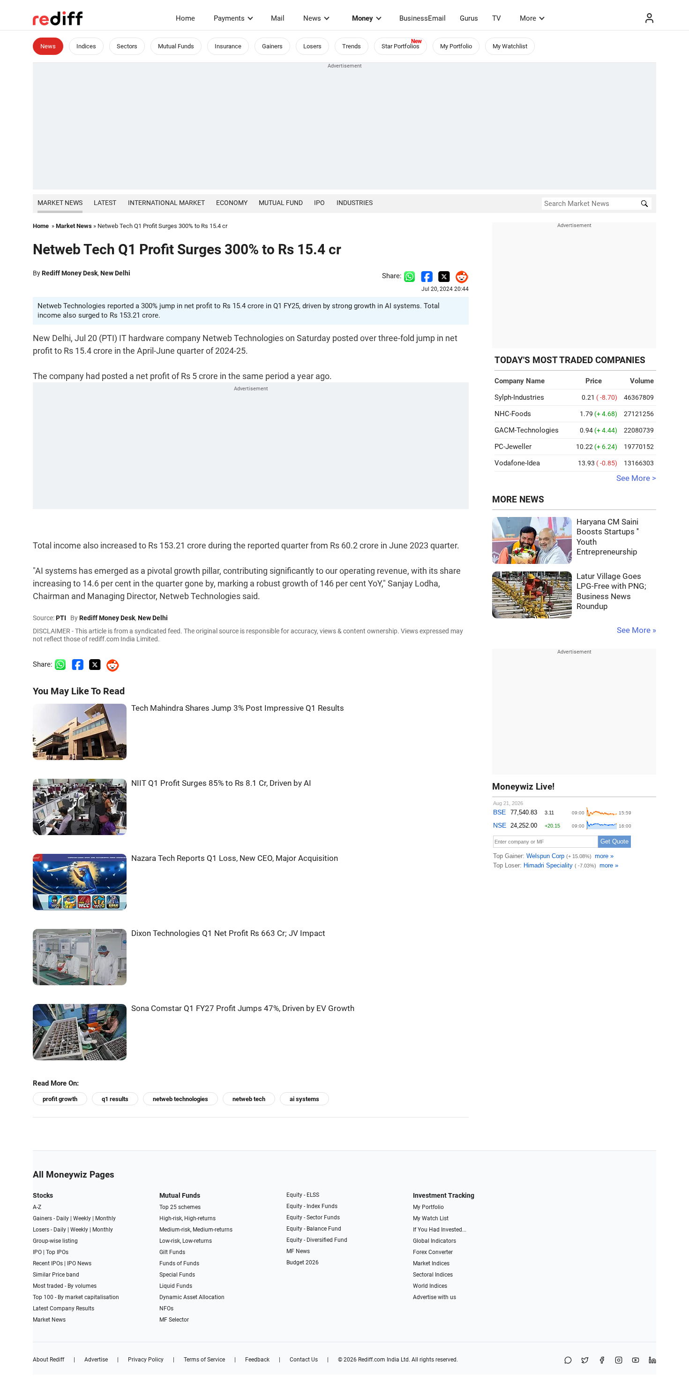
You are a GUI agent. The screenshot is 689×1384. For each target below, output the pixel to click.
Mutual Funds (176, 46)
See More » (636, 630)
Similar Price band (56, 1274)
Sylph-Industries (519, 397)
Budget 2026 (302, 1262)
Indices (86, 46)
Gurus (469, 18)
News (312, 18)
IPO (319, 202)
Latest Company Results (63, 1308)
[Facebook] (602, 1360)
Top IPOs (57, 1252)
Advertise (96, 1359)
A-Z (37, 1207)
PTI (61, 618)
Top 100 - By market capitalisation (76, 1297)
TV (496, 18)
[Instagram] (618, 1360)
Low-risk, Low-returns (185, 1241)
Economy (231, 202)
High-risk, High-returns (187, 1218)
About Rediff (48, 1359)
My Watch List (431, 1218)
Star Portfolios (400, 46)
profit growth (60, 1099)
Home (185, 18)
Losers (312, 46)
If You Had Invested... (439, 1229)
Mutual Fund (281, 202)
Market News (59, 202)
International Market (166, 202)
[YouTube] (635, 1360)
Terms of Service (204, 1359)
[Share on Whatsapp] (409, 276)
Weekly (82, 1218)
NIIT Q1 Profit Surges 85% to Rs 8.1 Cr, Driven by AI (221, 783)
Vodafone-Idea (517, 463)
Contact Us (304, 1359)
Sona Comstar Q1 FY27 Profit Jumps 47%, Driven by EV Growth (242, 1008)
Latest (105, 202)
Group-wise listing (55, 1241)
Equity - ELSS (302, 1195)
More (528, 18)
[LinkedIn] (652, 1360)
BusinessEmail (422, 18)
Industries (355, 202)
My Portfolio (456, 46)
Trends (351, 46)
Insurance (228, 46)
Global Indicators (434, 1241)
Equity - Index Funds (311, 1206)
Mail (278, 18)
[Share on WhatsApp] (568, 1360)
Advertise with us (434, 1297)
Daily (62, 1218)
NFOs (166, 1308)
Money (362, 18)
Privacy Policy (146, 1359)
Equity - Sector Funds (313, 1217)
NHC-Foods (512, 414)
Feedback (257, 1359)
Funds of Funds (179, 1263)
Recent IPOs (48, 1263)
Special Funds (177, 1274)
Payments (229, 18)
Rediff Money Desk (69, 273)
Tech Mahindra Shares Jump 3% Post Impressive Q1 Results (237, 708)
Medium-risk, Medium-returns (195, 1229)
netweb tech (248, 1099)
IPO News (79, 1263)
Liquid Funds (175, 1286)
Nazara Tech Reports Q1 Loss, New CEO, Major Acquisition (234, 858)
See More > (636, 478)
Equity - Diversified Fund (316, 1240)
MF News (298, 1251)
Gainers (272, 46)
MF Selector (174, 1319)
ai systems (304, 1099)
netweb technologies (180, 1099)
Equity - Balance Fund (313, 1228)
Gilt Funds (172, 1252)
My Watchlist (510, 46)
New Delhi (115, 273)
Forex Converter (433, 1252)
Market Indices (431, 1263)
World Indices (430, 1286)
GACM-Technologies (526, 430)
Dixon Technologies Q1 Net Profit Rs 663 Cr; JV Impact (228, 933)
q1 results (115, 1099)
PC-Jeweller (513, 446)
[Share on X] (585, 1360)
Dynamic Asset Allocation (192, 1297)
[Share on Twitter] (444, 276)
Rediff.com (371, 1359)
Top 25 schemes (180, 1207)
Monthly (105, 1218)
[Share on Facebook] (427, 276)
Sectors (127, 46)
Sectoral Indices (433, 1274)
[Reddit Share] (459, 276)
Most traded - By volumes (65, 1286)
